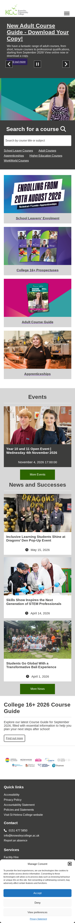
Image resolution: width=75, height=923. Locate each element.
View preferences (37, 912)
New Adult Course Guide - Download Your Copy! (37, 32)
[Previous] (9, 64)
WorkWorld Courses (16, 160)
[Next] (65, 64)
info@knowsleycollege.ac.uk (21, 835)
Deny (38, 902)
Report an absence (15, 840)
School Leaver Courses (18, 150)
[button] (70, 864)
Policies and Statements (19, 809)
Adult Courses (47, 150)
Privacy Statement (38, 919)
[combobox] (37, 140)
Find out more (15, 61)
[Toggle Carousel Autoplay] (37, 64)
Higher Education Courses (45, 155)
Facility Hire (11, 857)
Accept (37, 893)
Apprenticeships (14, 155)
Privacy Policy (12, 799)
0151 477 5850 (17, 830)
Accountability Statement (19, 804)
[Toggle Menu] (67, 13)
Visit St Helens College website (23, 814)
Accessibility (11, 794)
